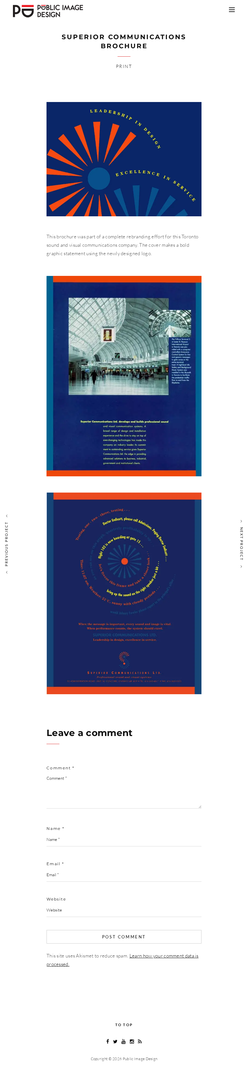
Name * (55, 828)
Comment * (60, 767)
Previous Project (6, 544)
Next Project (242, 544)
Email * (55, 863)
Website (56, 899)
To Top (124, 1025)
